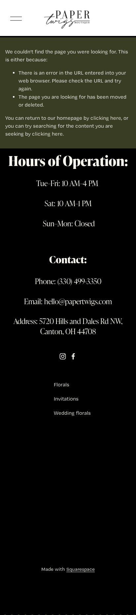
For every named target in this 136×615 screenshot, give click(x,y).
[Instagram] (62, 356)
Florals (61, 384)
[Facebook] (73, 356)
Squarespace (80, 569)
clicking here (105, 118)
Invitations (66, 399)
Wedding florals (72, 413)
